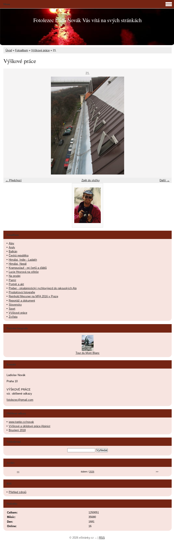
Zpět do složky (90, 180)
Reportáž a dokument (22, 300)
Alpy (11, 243)
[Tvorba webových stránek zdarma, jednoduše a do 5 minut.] (96, 538)
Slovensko (15, 304)
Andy (12, 247)
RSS (102, 537)
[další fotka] (165, 126)
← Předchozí (14, 180)
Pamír (12, 280)
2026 (91, 471)
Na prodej (14, 276)
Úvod (9, 50)
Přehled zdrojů (17, 492)
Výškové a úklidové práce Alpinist (29, 426)
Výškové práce (40, 50)
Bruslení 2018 (17, 430)
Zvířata (13, 316)
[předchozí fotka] (10, 126)
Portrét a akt (16, 284)
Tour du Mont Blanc (88, 353)
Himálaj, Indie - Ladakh (23, 259)
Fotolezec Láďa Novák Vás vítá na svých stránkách (87, 20)
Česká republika (18, 255)
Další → (165, 180)
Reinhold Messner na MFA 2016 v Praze (33, 296)
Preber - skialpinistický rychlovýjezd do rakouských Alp (43, 288)
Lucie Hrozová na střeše (24, 271)
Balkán (13, 251)
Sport (12, 308)
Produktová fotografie (22, 292)
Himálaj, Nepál (18, 263)
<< (18, 471)
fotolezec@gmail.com (20, 399)
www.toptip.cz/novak (21, 421)
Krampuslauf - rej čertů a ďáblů (28, 267)
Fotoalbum (21, 50)
